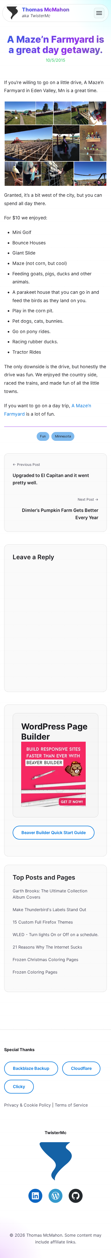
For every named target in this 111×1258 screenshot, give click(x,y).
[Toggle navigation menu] (99, 13)
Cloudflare (81, 1068)
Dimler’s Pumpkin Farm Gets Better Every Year (60, 513)
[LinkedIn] (35, 1196)
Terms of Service (71, 1105)
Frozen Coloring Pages (35, 972)
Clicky (19, 1086)
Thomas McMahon (45, 10)
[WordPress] (55, 1196)
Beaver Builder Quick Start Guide (53, 832)
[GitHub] (76, 1196)
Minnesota (63, 436)
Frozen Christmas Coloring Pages (45, 959)
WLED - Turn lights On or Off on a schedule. (55, 934)
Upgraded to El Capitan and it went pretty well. (51, 479)
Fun (43, 436)
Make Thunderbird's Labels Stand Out (49, 909)
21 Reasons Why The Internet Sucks (47, 947)
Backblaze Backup (31, 1068)
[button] (19, 113)
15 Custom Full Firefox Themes (43, 922)
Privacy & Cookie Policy (27, 1105)
